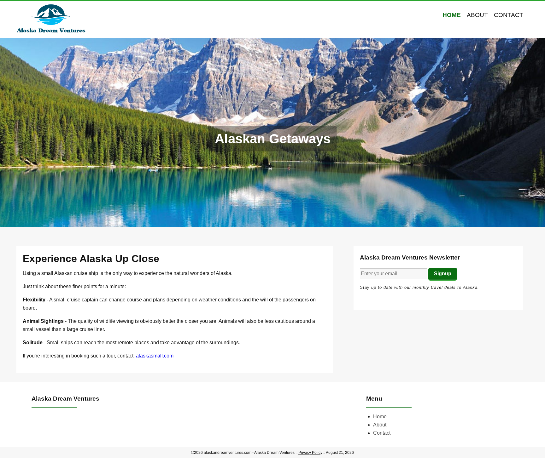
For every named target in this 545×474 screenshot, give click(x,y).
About (477, 15)
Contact (508, 15)
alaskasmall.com (154, 355)
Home (451, 15)
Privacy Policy (310, 452)
